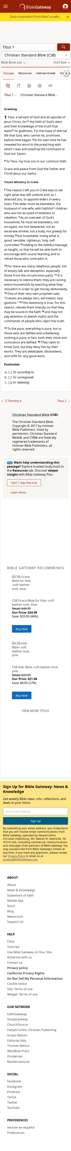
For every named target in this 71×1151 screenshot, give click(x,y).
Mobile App (15, 900)
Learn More (18, 492)
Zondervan (15, 1056)
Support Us (15, 922)
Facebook (14, 1081)
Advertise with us (19, 957)
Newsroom (15, 916)
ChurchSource (17, 1024)
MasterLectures (18, 1062)
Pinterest (13, 1092)
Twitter (12, 1102)
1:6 (10, 382)
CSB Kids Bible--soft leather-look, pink (35, 669)
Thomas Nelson (18, 1046)
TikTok (11, 1097)
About (11, 885)
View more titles (35, 711)
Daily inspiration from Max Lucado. (35, 16)
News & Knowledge (21, 890)
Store (11, 906)
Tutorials (13, 947)
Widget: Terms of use (22, 994)
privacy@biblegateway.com (20, 859)
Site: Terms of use (20, 989)
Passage (8, 73)
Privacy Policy (16, 856)
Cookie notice (17, 984)
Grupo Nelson (17, 1035)
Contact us (15, 962)
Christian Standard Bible (30, 415)
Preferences (16, 1133)
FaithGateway (17, 1014)
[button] (65, 6)
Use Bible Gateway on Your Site (29, 952)
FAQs (11, 941)
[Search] (63, 47)
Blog (10, 911)
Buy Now (22, 629)
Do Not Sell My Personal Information (35, 978)
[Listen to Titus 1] (50, 86)
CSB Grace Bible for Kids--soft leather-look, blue (33, 602)
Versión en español (21, 1127)
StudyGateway (17, 1019)
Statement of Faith (20, 895)
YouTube (13, 1108)
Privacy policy (17, 968)
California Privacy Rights (25, 973)
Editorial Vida (16, 1040)
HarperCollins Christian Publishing (31, 1030)
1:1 (10, 372)
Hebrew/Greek (45, 73)
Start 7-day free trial (24, 483)
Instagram (14, 1086)
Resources (25, 73)
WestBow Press (18, 1051)
